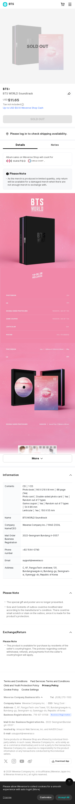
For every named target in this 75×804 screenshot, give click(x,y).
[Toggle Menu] (70, 4)
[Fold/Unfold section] (37, 475)
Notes (55, 144)
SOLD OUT (37, 119)
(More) (36, 789)
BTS (5, 89)
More (35, 458)
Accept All (63, 797)
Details (20, 144)
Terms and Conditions (15, 681)
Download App (62, 761)
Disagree (7, 797)
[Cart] (62, 4)
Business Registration (60, 715)
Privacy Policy (50, 685)
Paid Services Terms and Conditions (50, 681)
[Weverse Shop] (5, 4)
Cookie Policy (11, 689)
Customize (45, 797)
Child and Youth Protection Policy (21, 685)
